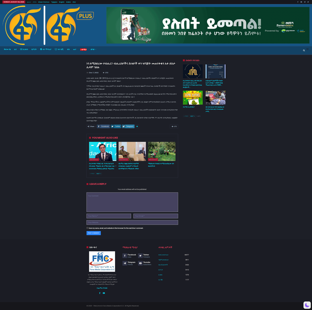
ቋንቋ (92, 49)
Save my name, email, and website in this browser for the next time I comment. (116, 228)
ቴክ (68, 49)
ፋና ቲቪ (60, 49)
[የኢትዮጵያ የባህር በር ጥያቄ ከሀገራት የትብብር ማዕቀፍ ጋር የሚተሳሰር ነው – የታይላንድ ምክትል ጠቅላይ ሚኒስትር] (102, 151)
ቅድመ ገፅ (7, 49)
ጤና (74, 49)
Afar (74, 2)
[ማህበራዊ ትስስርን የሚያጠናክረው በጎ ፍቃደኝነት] (161, 151)
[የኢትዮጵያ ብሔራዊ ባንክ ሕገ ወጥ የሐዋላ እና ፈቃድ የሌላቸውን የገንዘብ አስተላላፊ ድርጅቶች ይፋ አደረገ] (193, 71)
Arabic (68, 2)
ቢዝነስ (25, 49)
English (61, 2)
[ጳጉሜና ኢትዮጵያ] (193, 98)
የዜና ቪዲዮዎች (163, 265)
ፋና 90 (160, 280)
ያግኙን (34, 2)
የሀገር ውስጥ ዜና (94, 160)
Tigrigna (54, 2)
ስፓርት (34, 49)
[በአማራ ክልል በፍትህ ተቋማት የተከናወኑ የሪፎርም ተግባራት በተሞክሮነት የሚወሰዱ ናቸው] (132, 151)
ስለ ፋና (29, 2)
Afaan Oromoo (43, 2)
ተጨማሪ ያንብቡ (102, 288)
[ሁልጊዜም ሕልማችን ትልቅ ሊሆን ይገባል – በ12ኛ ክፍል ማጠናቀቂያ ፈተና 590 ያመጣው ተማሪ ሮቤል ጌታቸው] (215, 71)
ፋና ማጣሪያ (47, 49)
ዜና (15, 49)
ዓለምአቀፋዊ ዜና (163, 260)
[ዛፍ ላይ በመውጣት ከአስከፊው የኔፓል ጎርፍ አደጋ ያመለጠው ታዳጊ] (215, 98)
